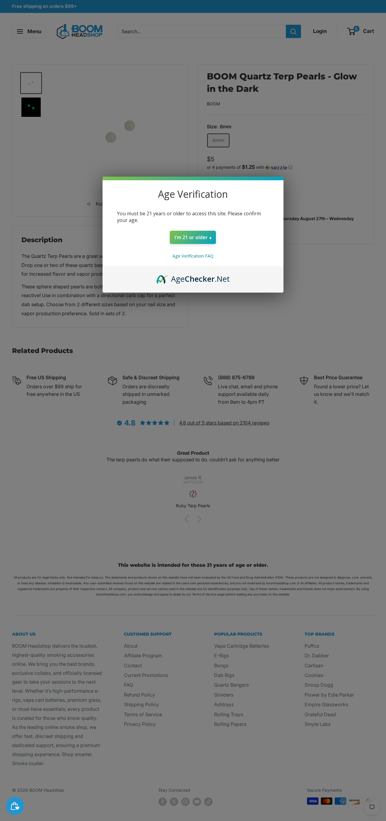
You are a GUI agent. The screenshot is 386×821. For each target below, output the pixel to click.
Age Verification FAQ (193, 256)
